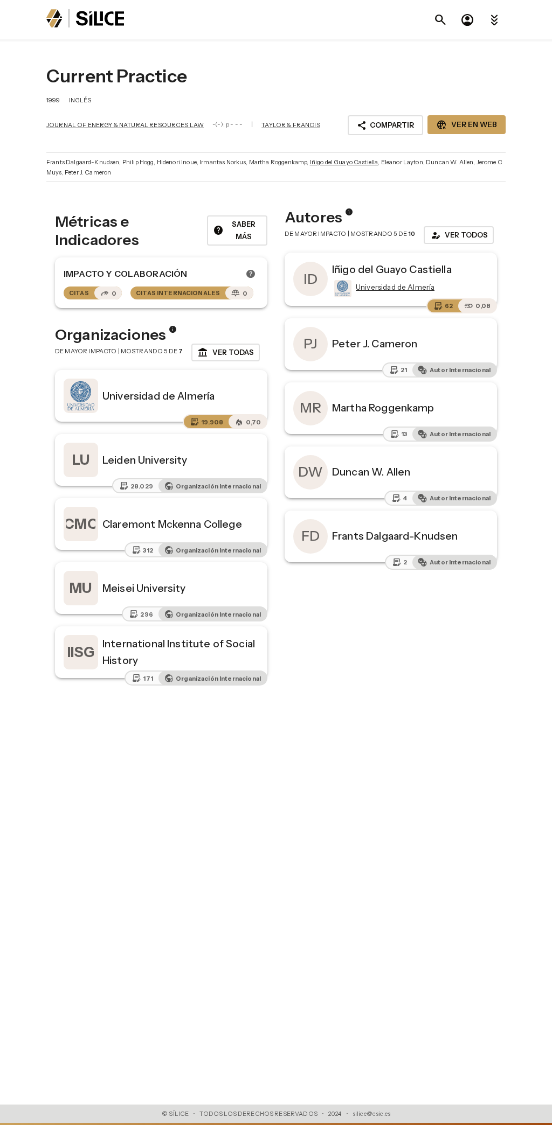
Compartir (385, 125)
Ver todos (459, 235)
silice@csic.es (371, 1113)
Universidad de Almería (158, 395)
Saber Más (234, 230)
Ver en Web (466, 124)
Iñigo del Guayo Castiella (344, 162)
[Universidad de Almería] (341, 288)
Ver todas (225, 352)
